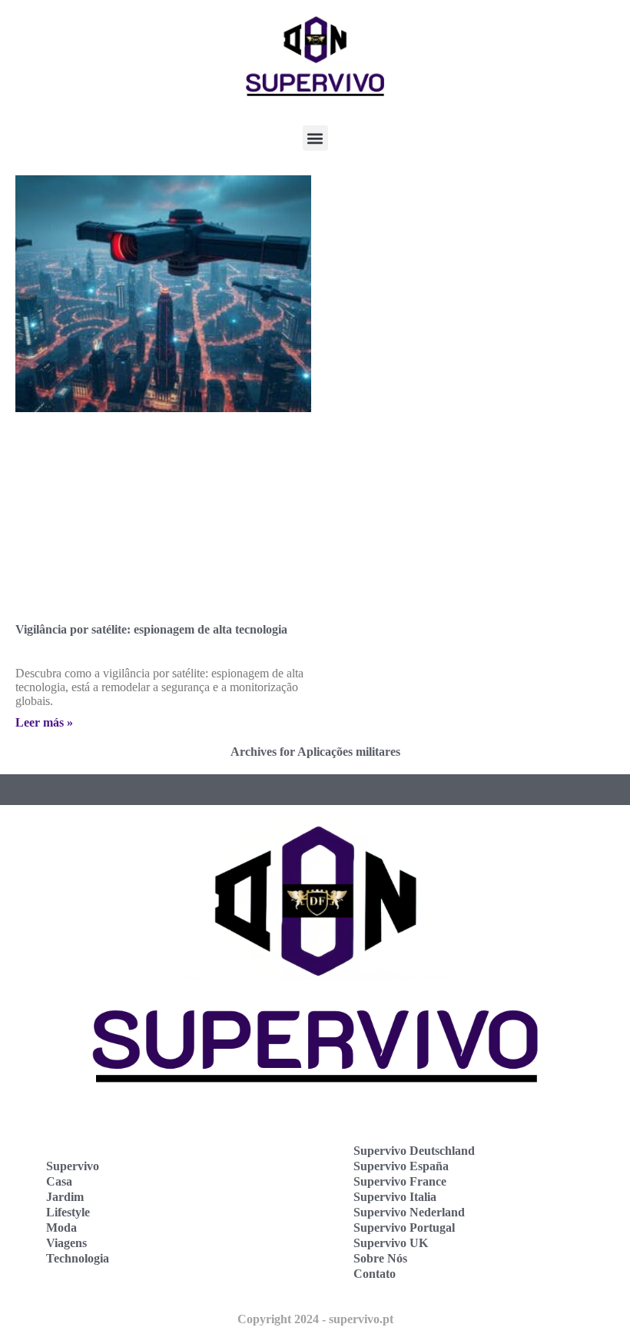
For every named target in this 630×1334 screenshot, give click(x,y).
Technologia (77, 1258)
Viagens (66, 1242)
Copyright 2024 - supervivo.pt (315, 1319)
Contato (374, 1273)
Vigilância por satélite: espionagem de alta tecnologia (151, 629)
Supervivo (72, 1166)
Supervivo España (401, 1166)
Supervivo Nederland (409, 1212)
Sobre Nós (380, 1258)
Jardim (65, 1196)
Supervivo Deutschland (414, 1150)
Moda (61, 1227)
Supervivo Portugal (404, 1227)
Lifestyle (68, 1212)
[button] (315, 138)
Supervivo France (399, 1181)
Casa (59, 1181)
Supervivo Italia (394, 1196)
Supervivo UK (390, 1242)
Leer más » (44, 722)
